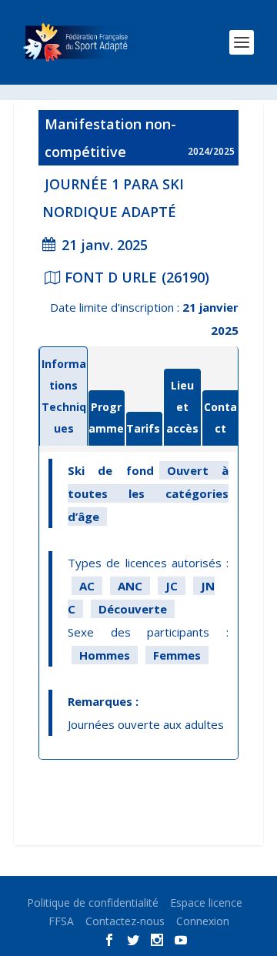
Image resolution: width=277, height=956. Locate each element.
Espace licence (206, 902)
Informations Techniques (64, 396)
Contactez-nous (125, 921)
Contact (220, 417)
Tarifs (143, 428)
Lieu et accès (182, 407)
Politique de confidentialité (93, 902)
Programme (106, 417)
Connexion (202, 921)
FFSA (61, 921)
